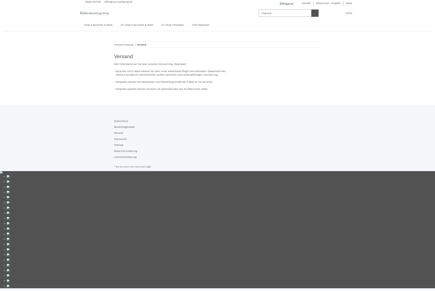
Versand (118, 132)
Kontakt (306, 3)
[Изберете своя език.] (288, 3)
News (349, 3)
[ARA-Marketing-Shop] (94, 13)
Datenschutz (121, 121)
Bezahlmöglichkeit (124, 127)
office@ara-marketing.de (118, 1)
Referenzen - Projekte (328, 3)
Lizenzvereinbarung (125, 157)
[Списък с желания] (334, 13)
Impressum (120, 139)
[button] (327, 13)
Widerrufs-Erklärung (125, 151)
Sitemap (118, 145)
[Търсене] (315, 13)
